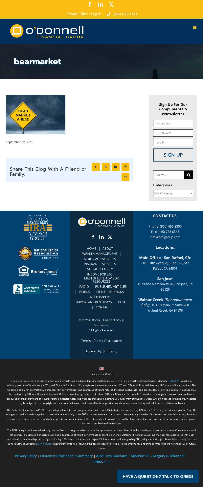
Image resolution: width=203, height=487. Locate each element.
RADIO (84, 286)
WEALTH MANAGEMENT (100, 253)
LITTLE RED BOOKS (110, 291)
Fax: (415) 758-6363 (165, 232)
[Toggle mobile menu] (195, 27)
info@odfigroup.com (165, 237)
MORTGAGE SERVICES (100, 258)
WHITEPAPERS (100, 297)
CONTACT (103, 307)
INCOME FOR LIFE (100, 274)
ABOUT (107, 248)
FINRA (171, 381)
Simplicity (110, 351)
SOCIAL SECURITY (100, 269)
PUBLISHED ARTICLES (111, 286)
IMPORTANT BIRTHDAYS (94, 302)
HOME (91, 248)
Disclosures (113, 341)
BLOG (122, 302)
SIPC (177, 381)
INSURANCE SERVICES (100, 264)
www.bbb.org (44, 443)
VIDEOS (84, 291)
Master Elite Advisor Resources (101, 280)
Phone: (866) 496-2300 (165, 226)
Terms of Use (91, 341)
